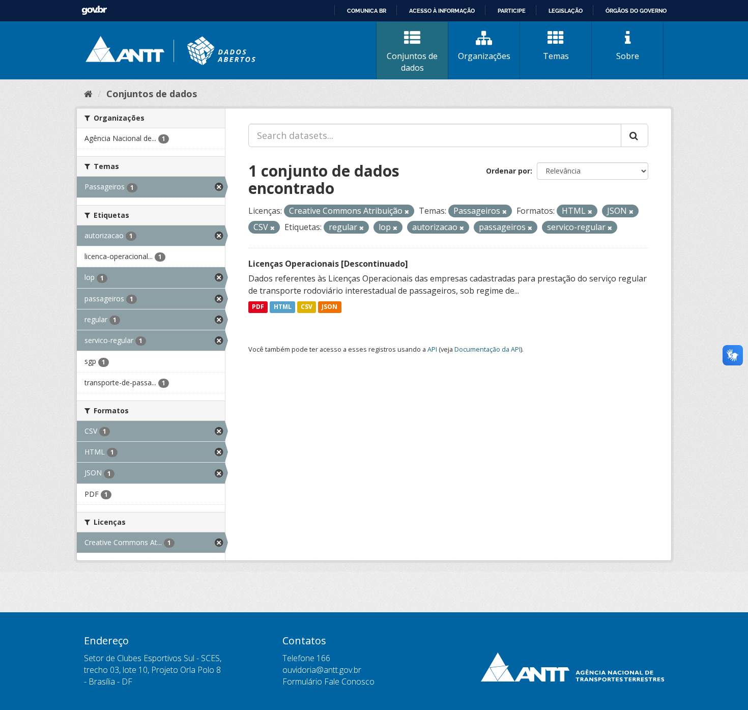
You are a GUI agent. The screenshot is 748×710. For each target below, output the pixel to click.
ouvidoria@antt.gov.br (321, 669)
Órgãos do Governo (636, 10)
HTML (283, 307)
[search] (634, 135)
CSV (306, 307)
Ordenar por (508, 171)
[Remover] (407, 211)
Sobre (627, 56)
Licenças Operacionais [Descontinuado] (328, 263)
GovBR (94, 10)
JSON (329, 307)
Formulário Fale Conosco (328, 681)
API (432, 349)
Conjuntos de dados (412, 61)
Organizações (484, 56)
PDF (258, 307)
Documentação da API (487, 349)
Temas (556, 56)
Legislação (566, 10)
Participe (512, 10)
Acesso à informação (442, 10)
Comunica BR (366, 10)
